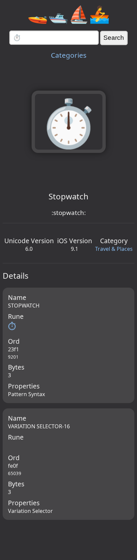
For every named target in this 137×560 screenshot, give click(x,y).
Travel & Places (114, 248)
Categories (68, 55)
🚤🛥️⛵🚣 (68, 14)
